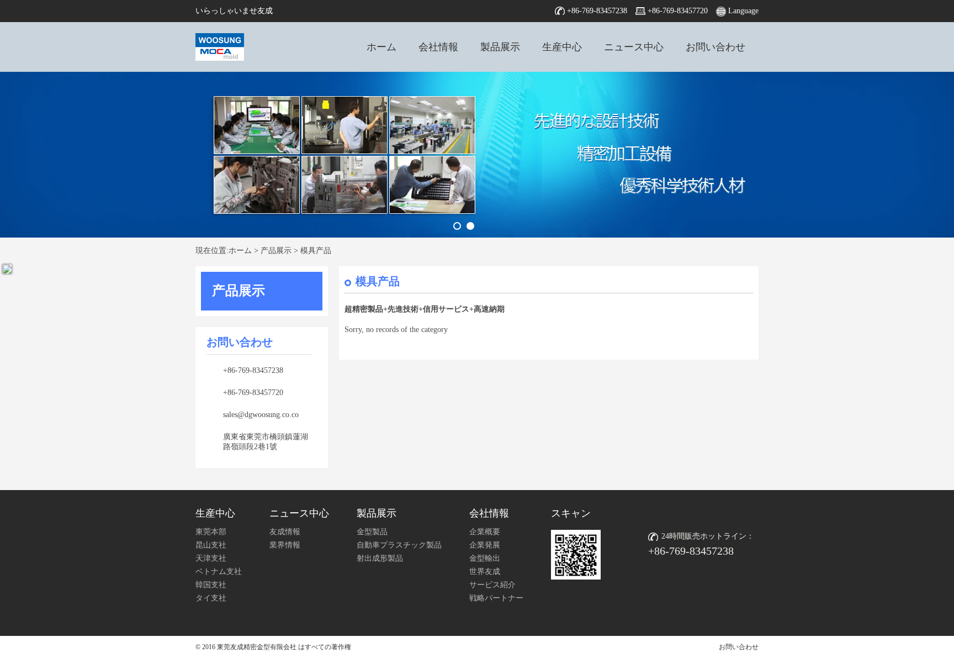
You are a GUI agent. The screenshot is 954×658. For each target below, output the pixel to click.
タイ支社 (210, 598)
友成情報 (284, 532)
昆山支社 (210, 545)
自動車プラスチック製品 (399, 545)
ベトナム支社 (218, 571)
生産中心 (562, 46)
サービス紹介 (492, 585)
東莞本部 (210, 532)
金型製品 (372, 532)
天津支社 (210, 558)
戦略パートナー (496, 598)
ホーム (381, 46)
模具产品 (315, 250)
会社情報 (438, 46)
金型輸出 (484, 558)
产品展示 (276, 250)
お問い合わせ (715, 46)
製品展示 (500, 46)
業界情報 (284, 545)
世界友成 (484, 571)
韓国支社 (210, 585)
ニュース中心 (634, 46)
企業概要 (484, 532)
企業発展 (484, 545)
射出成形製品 (380, 558)
